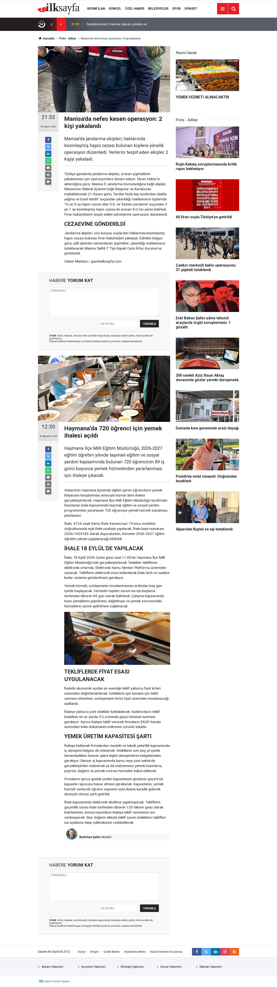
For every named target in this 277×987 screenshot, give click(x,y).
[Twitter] (48, 147)
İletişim (94, 951)
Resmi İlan (96, 8)
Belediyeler (158, 8)
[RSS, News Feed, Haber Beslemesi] (234, 952)
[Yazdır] (48, 175)
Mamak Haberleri (211, 967)
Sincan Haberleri (171, 967)
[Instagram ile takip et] (225, 952)
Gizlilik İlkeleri (112, 951)
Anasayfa (48, 38)
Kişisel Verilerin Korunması (166, 951)
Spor (176, 8)
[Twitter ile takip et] (206, 952)
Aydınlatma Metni (135, 951)
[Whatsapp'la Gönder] (48, 161)
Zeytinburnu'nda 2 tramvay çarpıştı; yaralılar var (116, 24)
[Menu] (222, 8)
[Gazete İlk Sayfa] (59, 8)
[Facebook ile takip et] (196, 952)
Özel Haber (134, 8)
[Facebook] (48, 140)
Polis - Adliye (67, 38)
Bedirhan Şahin (89, 837)
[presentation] (51, 24)
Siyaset (190, 8)
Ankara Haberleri (52, 967)
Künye (82, 951)
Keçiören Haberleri (93, 967)
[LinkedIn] (48, 154)
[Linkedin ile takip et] (215, 952)
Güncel (115, 8)
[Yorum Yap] (48, 182)
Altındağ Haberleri (132, 967)
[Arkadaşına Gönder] (48, 168)
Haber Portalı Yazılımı (57, 981)
